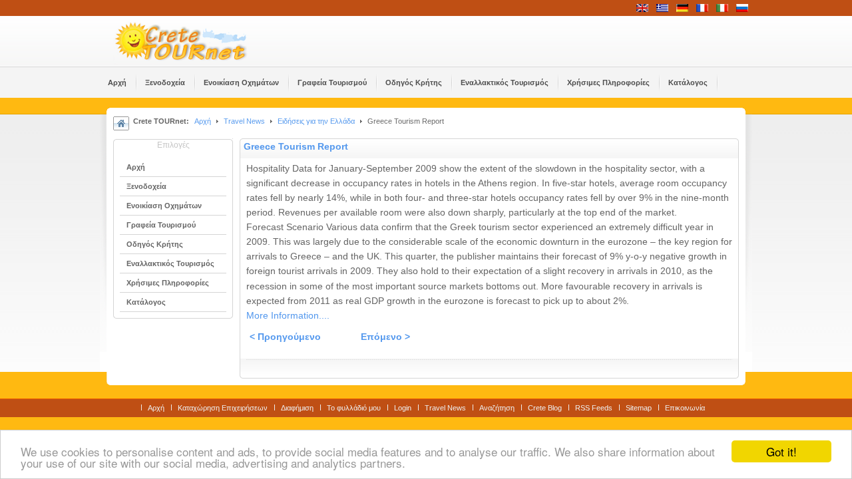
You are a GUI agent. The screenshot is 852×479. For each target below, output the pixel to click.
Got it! (781, 451)
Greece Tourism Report (296, 147)
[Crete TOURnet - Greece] (196, 41)
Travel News (244, 121)
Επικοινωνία (685, 408)
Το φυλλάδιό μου (354, 408)
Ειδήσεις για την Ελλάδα (316, 121)
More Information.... (287, 316)
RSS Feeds (593, 408)
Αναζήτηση (497, 408)
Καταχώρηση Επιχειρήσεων (223, 408)
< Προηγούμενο (285, 337)
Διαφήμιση (297, 408)
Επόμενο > (385, 337)
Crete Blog (545, 408)
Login (402, 408)
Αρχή (202, 121)
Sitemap (639, 408)
